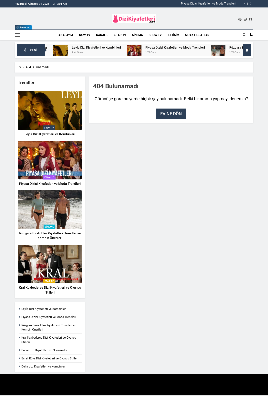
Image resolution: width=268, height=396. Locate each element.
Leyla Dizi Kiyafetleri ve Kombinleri (85, 47)
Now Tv (84, 35)
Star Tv (120, 35)
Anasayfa (65, 35)
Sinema (137, 35)
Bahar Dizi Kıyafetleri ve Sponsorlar (44, 350)
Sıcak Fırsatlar (197, 35)
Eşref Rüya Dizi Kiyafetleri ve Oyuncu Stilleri (49, 358)
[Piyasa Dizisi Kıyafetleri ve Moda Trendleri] (123, 52)
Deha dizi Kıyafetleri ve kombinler (43, 366)
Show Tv (155, 35)
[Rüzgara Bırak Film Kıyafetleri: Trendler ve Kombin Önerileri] (207, 52)
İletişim (173, 35)
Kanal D (102, 35)
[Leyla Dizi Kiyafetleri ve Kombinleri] (50, 52)
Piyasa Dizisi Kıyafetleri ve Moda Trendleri (208, 3)
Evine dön (171, 113)
